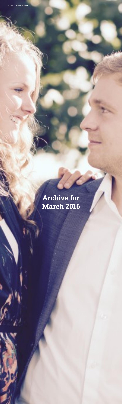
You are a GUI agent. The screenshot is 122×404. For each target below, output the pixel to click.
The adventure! (22, 5)
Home (10, 5)
